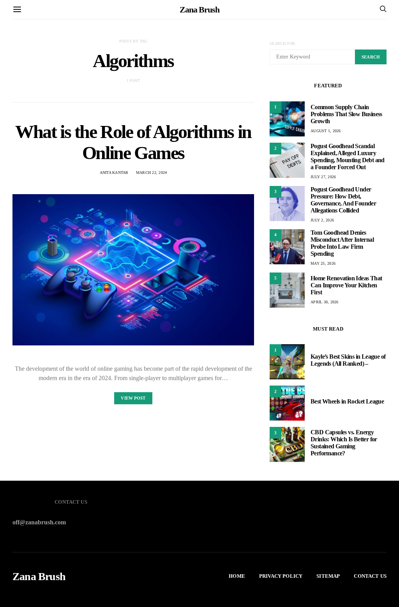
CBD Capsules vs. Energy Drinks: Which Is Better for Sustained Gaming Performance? (344, 443)
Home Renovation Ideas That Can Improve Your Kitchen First (346, 285)
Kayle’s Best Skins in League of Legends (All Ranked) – (348, 360)
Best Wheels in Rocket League (347, 401)
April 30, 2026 (325, 302)
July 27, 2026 (323, 177)
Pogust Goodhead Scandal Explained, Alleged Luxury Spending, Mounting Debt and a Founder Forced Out (348, 156)
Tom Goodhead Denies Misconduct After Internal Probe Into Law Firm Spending (342, 243)
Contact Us (370, 576)
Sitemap (328, 576)
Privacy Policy (280, 576)
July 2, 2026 (322, 220)
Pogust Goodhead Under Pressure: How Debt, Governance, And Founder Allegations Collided (343, 200)
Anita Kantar (114, 172)
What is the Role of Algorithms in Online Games (133, 142)
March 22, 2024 (151, 172)
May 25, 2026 (323, 263)
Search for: (283, 43)
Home (237, 576)
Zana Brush (199, 9)
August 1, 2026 (326, 131)
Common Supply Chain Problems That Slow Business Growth (346, 114)
